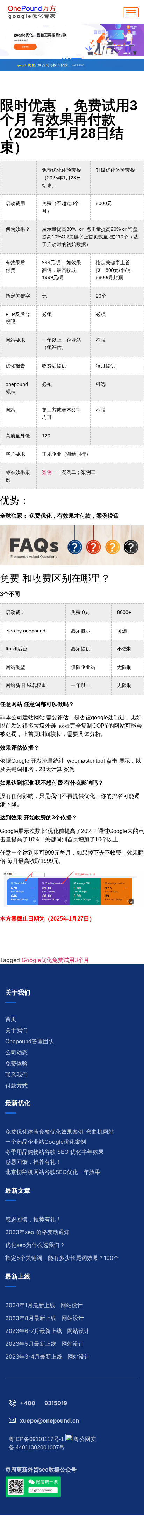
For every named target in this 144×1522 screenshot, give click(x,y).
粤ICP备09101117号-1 (36, 1439)
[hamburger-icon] (131, 12)
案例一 (49, 472)
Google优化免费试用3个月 (55, 959)
